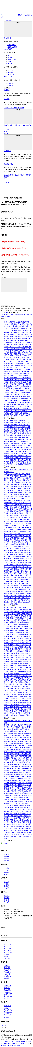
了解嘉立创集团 (9, 164)
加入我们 (12, 175)
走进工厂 (7, 87)
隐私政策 (3, 1045)
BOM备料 (10, 72)
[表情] (14, 285)
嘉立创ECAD (8, 998)
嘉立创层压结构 (12, 47)
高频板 (9, 61)
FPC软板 (10, 57)
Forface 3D (7, 1016)
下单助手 (6, 902)
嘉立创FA (7, 966)
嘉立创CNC (7, 970)
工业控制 (16, 125)
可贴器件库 (10, 74)
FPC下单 (6, 860)
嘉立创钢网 (7, 950)
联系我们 (28, 175)
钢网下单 (6, 858)
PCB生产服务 (8, 49)
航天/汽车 (22, 125)
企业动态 (6, 175)
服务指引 (6, 896)
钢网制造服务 (8, 76)
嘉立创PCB (7, 944)
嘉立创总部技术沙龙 (18, 108)
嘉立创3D (7, 968)
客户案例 (18, 110)
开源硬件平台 (8, 1010)
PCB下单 (6, 854)
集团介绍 (3, 1025)
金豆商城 (6, 874)
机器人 (6, 125)
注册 (6, 312)
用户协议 (10, 1045)
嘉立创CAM (7, 990)
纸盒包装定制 (8, 954)
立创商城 (6, 956)
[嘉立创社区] (5, 843)
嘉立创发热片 (8, 952)
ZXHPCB (7, 958)
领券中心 (6, 872)
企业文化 (17, 175)
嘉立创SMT (7, 948)
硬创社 (6, 1008)
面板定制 (6, 978)
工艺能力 (6, 868)
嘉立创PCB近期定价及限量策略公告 (15, 420)
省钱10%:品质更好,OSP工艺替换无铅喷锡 (16, 322)
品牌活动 (6, 177)
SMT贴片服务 (8, 63)
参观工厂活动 (8, 108)
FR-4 (8, 55)
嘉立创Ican (7, 988)
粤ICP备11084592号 (7, 1041)
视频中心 (23, 175)
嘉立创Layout (8, 1012)
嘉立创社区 (7, 1006)
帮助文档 (6, 898)
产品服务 (18, 22)
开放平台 (6, 1018)
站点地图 (17, 1045)
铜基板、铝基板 (12, 59)
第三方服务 (7, 1014)
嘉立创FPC (7, 946)
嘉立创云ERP (8, 996)
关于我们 (18, 135)
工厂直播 (6, 99)
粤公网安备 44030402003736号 (22, 1041)
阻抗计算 (6, 900)
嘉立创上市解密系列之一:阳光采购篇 (15, 607)
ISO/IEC (27, 1043)
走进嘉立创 (7, 151)
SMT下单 (7, 856)
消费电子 (11, 125)
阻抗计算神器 (11, 45)
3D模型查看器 (8, 994)
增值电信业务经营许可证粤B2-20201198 (12, 1043)
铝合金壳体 (7, 976)
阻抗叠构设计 (8, 38)
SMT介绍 (10, 70)
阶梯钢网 (10, 85)
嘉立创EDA (7, 986)
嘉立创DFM (7, 992)
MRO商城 (7, 974)
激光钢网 (10, 83)
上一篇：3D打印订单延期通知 (10, 314)
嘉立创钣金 (7, 972)
